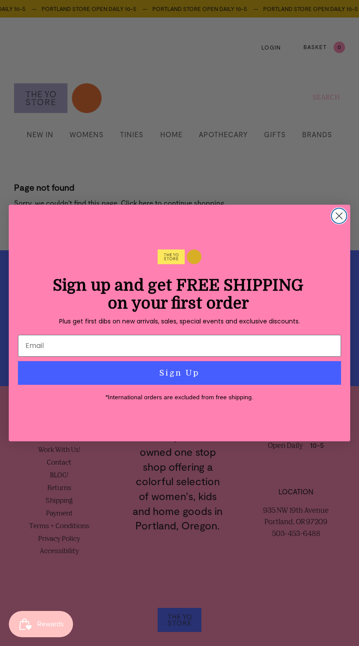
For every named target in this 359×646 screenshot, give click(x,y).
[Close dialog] (339, 216)
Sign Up (179, 373)
